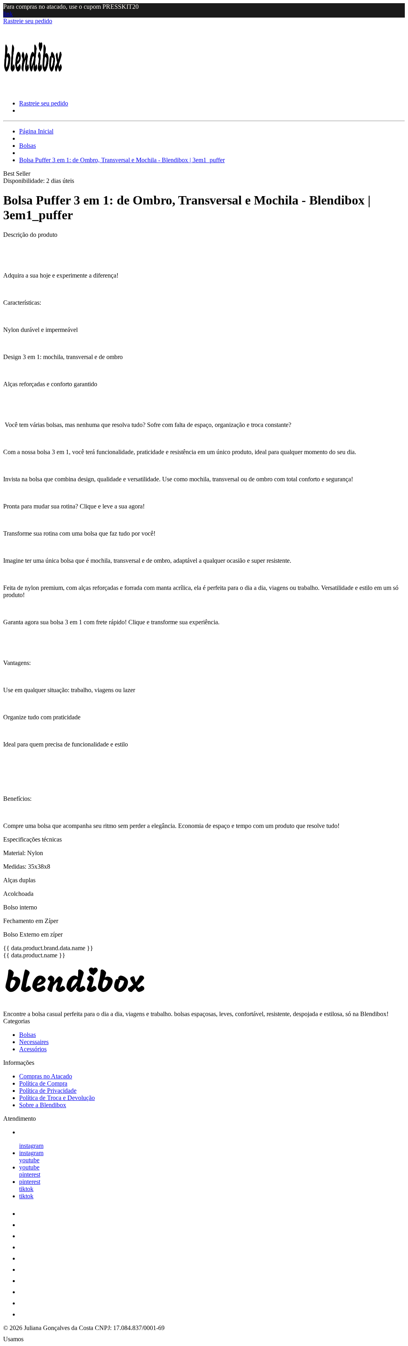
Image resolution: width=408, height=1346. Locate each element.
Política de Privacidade (47, 1090)
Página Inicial (36, 131)
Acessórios (33, 1049)
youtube (29, 1160)
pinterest (29, 1174)
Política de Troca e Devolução (57, 1097)
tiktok (26, 1188)
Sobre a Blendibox (42, 1105)
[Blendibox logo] (33, 89)
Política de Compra (43, 1083)
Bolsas (27, 145)
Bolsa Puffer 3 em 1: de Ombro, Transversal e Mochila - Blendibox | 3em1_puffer (122, 160)
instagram (31, 1145)
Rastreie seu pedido (27, 21)
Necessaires (34, 1041)
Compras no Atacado (45, 1076)
